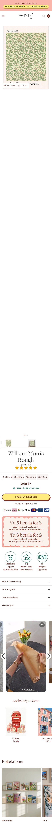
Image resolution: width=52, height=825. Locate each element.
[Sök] (43, 16)
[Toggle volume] (42, 624)
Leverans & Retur (10, 597)
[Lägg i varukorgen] (26, 497)
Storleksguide (8, 589)
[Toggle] (1, 442)
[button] (3, 656)
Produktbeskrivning (11, 581)
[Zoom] (26, 57)
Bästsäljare (7, 820)
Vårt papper (7, 605)
